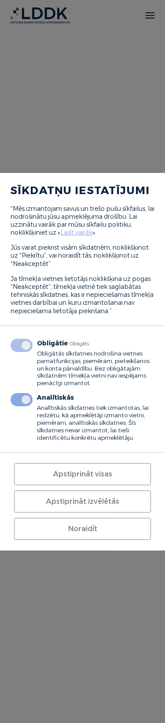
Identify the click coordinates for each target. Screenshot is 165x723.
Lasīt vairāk (76, 232)
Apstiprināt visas (82, 474)
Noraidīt (82, 528)
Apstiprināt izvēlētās (82, 501)
